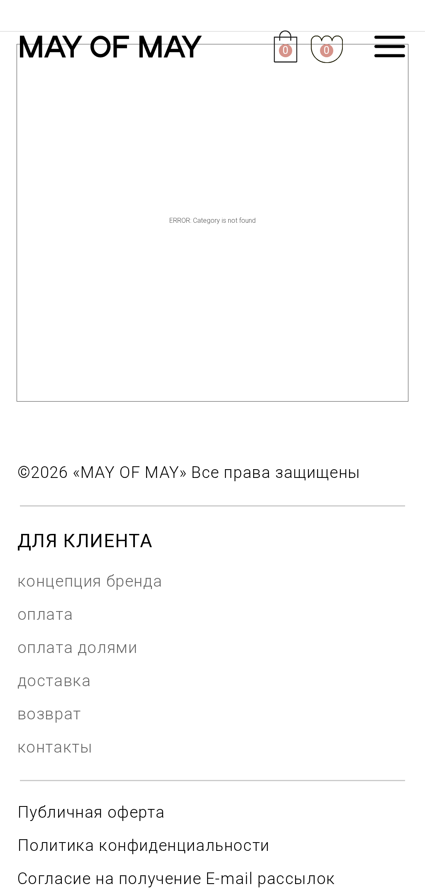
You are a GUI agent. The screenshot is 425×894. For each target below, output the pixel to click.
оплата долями (77, 647)
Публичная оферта (91, 812)
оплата (45, 614)
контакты (55, 747)
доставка (54, 680)
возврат (49, 713)
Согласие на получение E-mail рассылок (176, 878)
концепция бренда (90, 581)
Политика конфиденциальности (143, 845)
